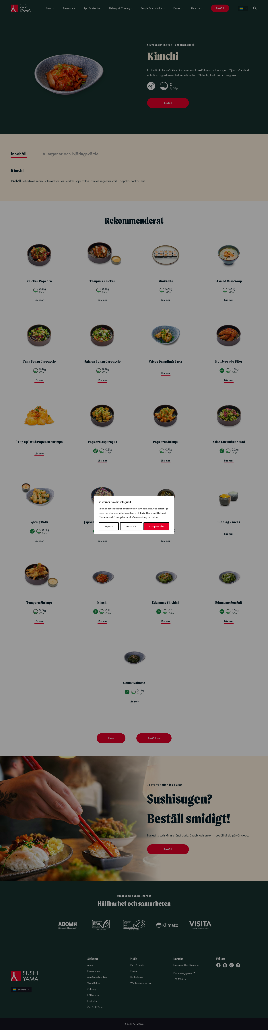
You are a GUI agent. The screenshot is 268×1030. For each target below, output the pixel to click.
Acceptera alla (156, 526)
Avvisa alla (131, 526)
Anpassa (108, 526)
